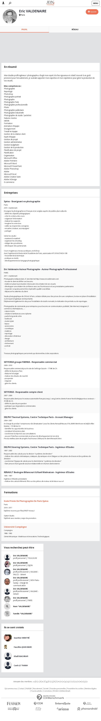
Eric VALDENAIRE (20, 555)
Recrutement (37, 689)
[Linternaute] (62, 703)
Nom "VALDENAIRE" (22, 606)
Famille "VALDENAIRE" (23, 613)
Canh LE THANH (21, 665)
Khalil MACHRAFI (21, 656)
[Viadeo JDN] (38, 708)
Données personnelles (58, 689)
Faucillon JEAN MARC (23, 647)
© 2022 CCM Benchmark (61, 691)
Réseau (75, 29)
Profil (24, 29)
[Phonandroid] (87, 708)
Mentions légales (90, 689)
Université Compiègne (15, 526)
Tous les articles (36, 691)
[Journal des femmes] (13, 703)
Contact (21, 689)
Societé (46, 689)
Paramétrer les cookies (75, 689)
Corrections (48, 691)
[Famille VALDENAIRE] (7, 613)
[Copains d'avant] (13, 708)
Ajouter (93, 11)
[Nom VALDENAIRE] (7, 606)
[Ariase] (62, 708)
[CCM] (38, 703)
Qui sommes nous (11, 689)
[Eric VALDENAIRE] (10, 16)
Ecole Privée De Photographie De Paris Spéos (26, 501)
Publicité (29, 689)
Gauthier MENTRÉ (22, 638)
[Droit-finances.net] (87, 703)
